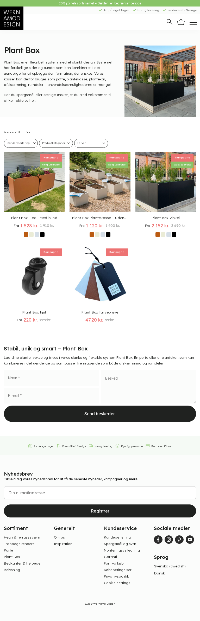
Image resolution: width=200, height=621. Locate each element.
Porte (8, 550)
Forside (9, 132)
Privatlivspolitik (116, 576)
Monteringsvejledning (122, 550)
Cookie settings (117, 583)
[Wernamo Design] (19, 18)
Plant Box (12, 557)
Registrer (100, 511)
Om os (59, 537)
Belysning (12, 570)
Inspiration (63, 544)
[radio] (26, 234)
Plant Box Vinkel (166, 217)
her (32, 100)
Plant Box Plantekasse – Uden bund (100, 217)
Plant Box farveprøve (100, 312)
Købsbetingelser (118, 570)
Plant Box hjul (34, 312)
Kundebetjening (117, 537)
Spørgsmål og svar (120, 544)
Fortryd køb (114, 563)
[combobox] (56, 143)
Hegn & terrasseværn (22, 537)
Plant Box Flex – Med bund (34, 217)
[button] (169, 22)
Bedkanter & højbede (22, 563)
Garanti (110, 557)
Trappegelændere (19, 544)
